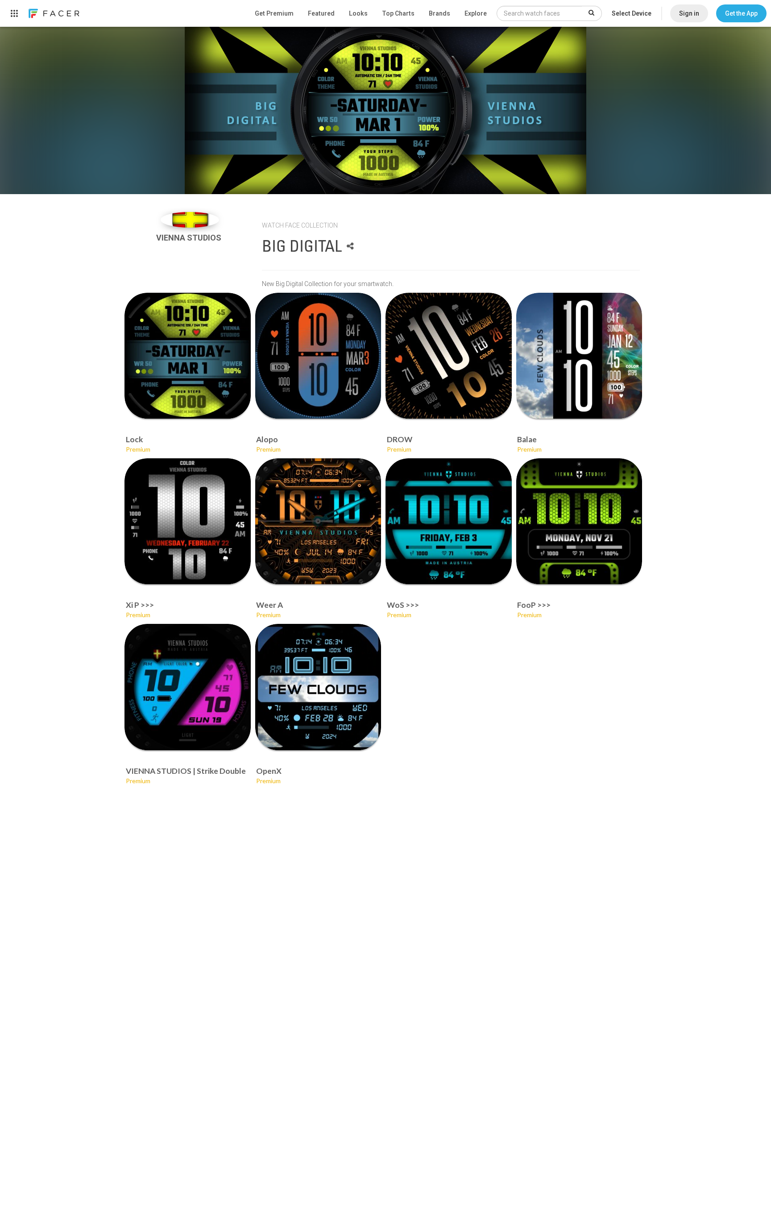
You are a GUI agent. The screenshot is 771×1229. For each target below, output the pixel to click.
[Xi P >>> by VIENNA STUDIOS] (187, 521)
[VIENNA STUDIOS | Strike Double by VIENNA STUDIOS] (187, 687)
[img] (190, 220)
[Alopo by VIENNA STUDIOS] (318, 356)
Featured (321, 13)
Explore (475, 13)
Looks (358, 13)
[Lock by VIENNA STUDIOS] (187, 356)
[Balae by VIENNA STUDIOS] (579, 356)
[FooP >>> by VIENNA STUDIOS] (579, 521)
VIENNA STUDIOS (189, 237)
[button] (741, 13)
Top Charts (398, 13)
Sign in (689, 13)
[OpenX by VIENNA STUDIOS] (318, 687)
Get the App (741, 13)
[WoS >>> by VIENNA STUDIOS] (449, 521)
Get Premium (274, 13)
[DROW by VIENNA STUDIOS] (449, 356)
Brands (439, 13)
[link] (53, 13)
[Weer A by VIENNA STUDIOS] (318, 521)
